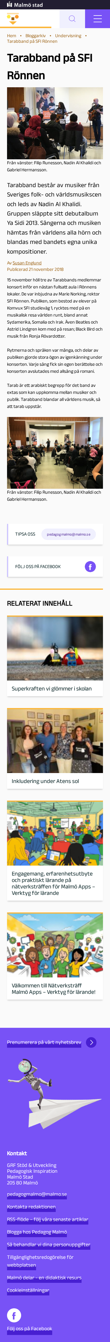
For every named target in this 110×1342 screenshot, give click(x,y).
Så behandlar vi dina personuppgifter (48, 1244)
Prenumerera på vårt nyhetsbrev (44, 1042)
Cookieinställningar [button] (28, 1290)
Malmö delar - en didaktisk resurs (44, 1278)
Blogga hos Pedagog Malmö (37, 1232)
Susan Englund (27, 262)
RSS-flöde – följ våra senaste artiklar (47, 1219)
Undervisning (68, 35)
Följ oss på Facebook (29, 1328)
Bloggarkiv (36, 35)
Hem (11, 35)
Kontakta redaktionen (31, 1207)
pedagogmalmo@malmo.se (37, 1194)
